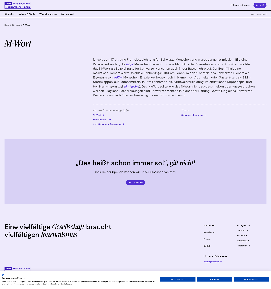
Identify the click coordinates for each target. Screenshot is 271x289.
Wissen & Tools (27, 14)
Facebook (242, 240)
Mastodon (242, 245)
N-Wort (97, 115)
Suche (258, 5)
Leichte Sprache (241, 5)
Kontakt (207, 245)
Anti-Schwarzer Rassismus (107, 124)
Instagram (242, 225)
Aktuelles (9, 14)
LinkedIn (241, 230)
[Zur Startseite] (18, 5)
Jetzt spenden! (258, 14)
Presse (207, 239)
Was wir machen (48, 14)
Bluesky (241, 235)
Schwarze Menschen (192, 115)
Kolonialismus (100, 119)
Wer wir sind (67, 14)
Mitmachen (209, 225)
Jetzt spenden (135, 182)
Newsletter (209, 232)
